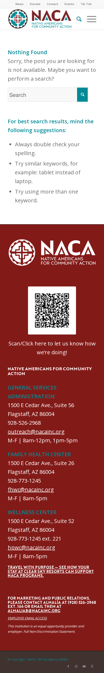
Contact (52, 4)
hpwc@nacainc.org (31, 547)
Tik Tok (86, 4)
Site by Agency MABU (53, 659)
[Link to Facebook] (68, 666)
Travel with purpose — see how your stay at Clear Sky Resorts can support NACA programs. (51, 571)
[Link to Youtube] (84, 666)
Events (69, 4)
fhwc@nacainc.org (31, 489)
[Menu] (89, 19)
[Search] (76, 19)
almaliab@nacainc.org (34, 610)
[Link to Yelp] (92, 666)
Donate (35, 4)
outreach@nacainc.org (36, 431)
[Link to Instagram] (76, 666)
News (19, 4)
